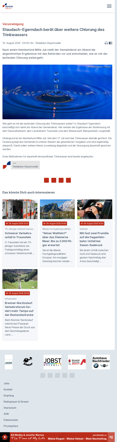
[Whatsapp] (50, 373)
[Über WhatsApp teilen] (61, 180)
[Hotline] (42, 373)
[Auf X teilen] (53, 180)
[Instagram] (64, 373)
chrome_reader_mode (110, 43)
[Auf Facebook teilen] (46, 180)
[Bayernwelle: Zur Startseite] (53, 6)
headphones (106, 43)
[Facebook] (57, 373)
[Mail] (72, 373)
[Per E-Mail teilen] (68, 180)
